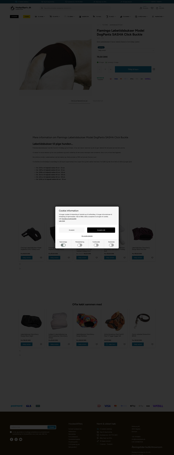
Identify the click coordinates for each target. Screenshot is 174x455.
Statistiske (111, 242)
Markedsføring (79, 242)
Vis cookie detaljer (87, 236)
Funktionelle (96, 242)
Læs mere (62, 221)
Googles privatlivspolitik (69, 219)
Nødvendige (63, 242)
